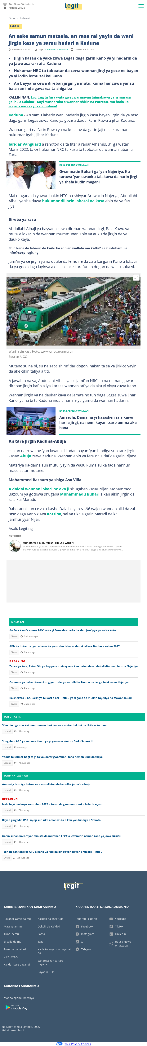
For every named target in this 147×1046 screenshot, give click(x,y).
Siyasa (14, 636)
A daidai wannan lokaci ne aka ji (39, 489)
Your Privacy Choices (78, 1044)
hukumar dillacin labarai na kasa (73, 200)
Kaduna (16, 115)
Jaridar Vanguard (25, 144)
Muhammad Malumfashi (56, 49)
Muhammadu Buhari (80, 494)
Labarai (25, 18)
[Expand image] (136, 277)
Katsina (54, 513)
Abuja (25, 455)
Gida (12, 18)
